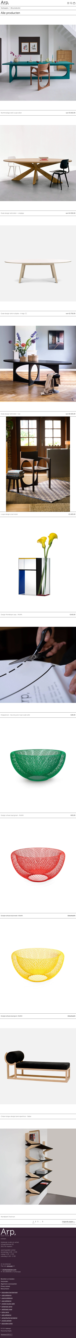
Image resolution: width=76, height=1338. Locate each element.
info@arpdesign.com (9, 1270)
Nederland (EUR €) (6, 1334)
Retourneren (5, 1289)
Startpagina (4, 8)
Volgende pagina (67, 1221)
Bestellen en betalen (7, 1279)
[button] (71, 3)
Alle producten (15, 8)
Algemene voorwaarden (9, 1284)
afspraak (10, 1266)
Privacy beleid (5, 1286)
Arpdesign (8, 1328)
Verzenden (4, 1281)
